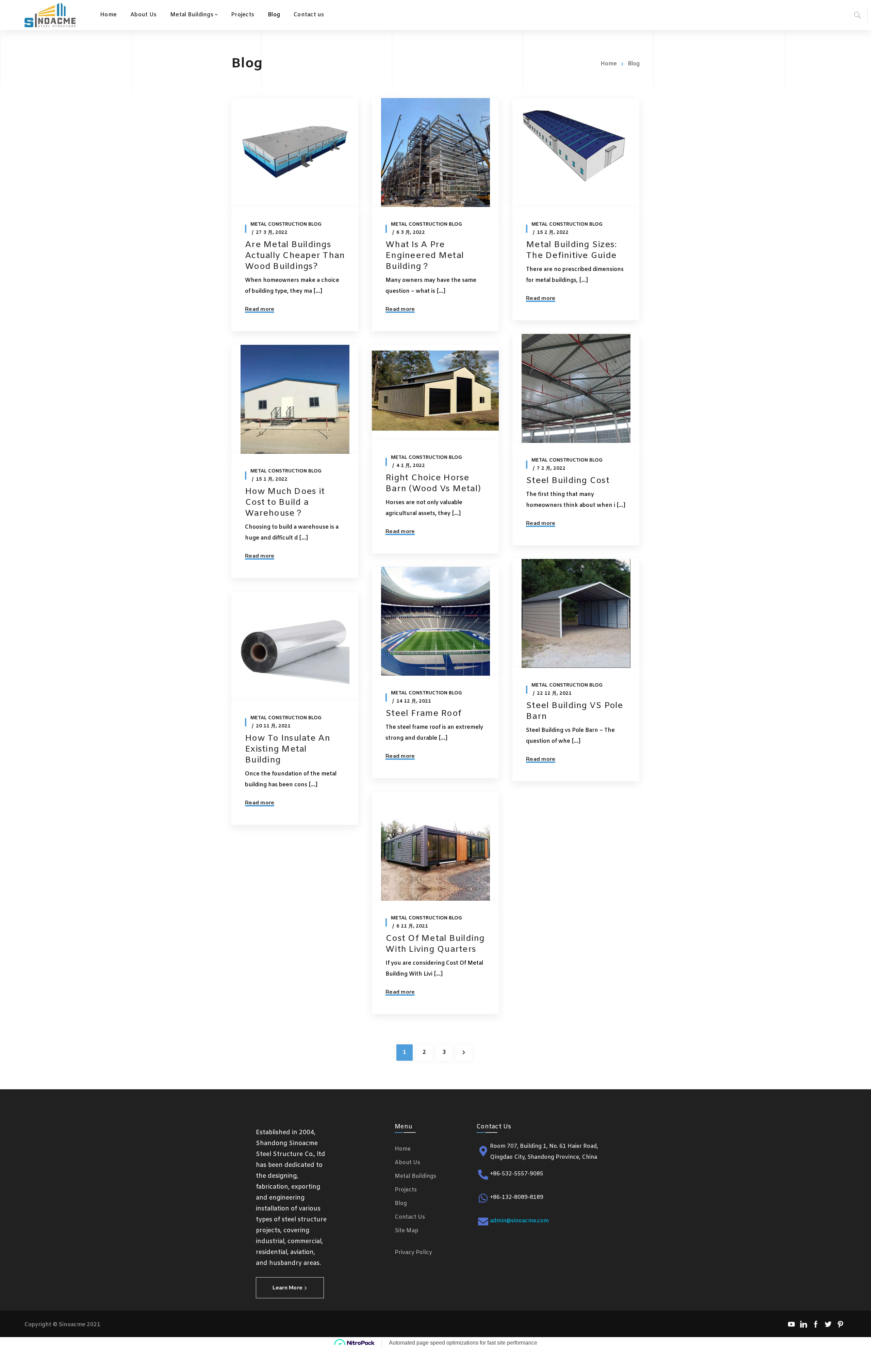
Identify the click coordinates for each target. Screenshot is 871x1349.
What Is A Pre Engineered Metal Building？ (424, 255)
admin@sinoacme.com (519, 1220)
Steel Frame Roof (423, 713)
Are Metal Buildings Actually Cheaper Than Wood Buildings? (295, 255)
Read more (259, 309)
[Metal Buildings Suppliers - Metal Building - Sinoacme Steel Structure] (50, 15)
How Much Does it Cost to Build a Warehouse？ (285, 502)
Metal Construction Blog (286, 224)
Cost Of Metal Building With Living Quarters (435, 944)
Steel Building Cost (567, 480)
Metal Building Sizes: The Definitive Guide (571, 250)
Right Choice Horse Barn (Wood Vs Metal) (433, 483)
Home (609, 63)
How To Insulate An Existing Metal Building (287, 749)
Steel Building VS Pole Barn (574, 711)
